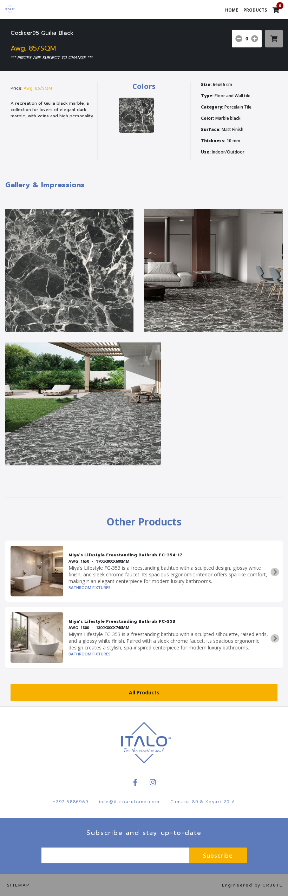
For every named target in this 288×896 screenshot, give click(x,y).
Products (255, 10)
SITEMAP (18, 885)
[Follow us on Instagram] (153, 782)
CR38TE (272, 885)
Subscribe (218, 855)
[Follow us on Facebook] (135, 782)
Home (231, 10)
